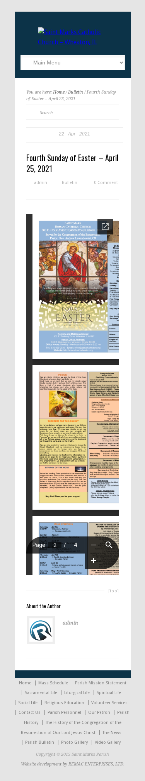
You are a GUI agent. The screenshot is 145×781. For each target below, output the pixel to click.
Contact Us (30, 712)
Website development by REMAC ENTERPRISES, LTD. (73, 764)
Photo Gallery (74, 742)
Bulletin (75, 92)
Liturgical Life (77, 692)
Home (59, 92)
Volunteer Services (109, 702)
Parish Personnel (64, 712)
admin (40, 182)
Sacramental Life (41, 692)
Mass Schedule (53, 683)
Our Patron (99, 712)
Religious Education (64, 702)
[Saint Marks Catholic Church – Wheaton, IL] (72, 42)
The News (111, 732)
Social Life (28, 702)
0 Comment (106, 182)
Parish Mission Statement (100, 683)
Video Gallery (108, 742)
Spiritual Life (109, 692)
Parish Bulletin (39, 742)
